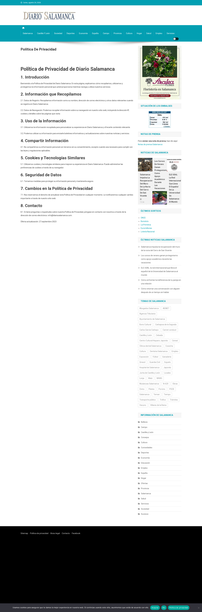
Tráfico (163, 400)
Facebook (76, 533)
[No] (198, 607)
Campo (106, 33)
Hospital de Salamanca (149, 367)
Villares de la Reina (158, 405)
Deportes (71, 33)
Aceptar (155, 608)
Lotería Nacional (148, 231)
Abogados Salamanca (149, 308)
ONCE (143, 218)
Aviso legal (55, 533)
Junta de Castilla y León (149, 373)
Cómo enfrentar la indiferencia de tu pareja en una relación (161, 282)
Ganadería (166, 357)
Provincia (118, 33)
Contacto (66, 533)
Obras (175, 384)
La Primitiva (146, 225)
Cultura (129, 33)
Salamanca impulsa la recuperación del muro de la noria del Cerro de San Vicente (145, 185)
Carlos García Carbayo (149, 330)
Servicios (171, 33)
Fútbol (155, 357)
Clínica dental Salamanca (150, 346)
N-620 (165, 384)
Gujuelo (167, 362)
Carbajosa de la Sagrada (165, 324)
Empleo (159, 33)
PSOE (171, 389)
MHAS (159, 378)
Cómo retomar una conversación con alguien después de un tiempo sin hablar (160, 290)
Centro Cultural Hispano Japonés (153, 340)
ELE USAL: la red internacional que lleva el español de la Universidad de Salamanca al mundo (174, 188)
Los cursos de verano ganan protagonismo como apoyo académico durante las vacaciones (159, 174)
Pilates (151, 389)
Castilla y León (43, 33)
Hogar (139, 33)
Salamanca (28, 33)
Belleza (144, 422)
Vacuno (142, 405)
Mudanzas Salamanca (149, 384)
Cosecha (169, 346)
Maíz (150, 378)
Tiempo (167, 394)
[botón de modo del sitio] (176, 38)
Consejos (145, 437)
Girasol (142, 362)
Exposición (144, 357)
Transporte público (147, 400)
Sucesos (144, 514)
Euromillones (146, 228)
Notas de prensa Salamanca (150, 144)
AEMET (166, 308)
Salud (148, 33)
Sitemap (24, 533)
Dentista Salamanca (159, 351)
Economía (83, 33)
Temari (156, 394)
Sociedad (58, 33)
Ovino (141, 389)
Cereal (175, 340)
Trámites (174, 400)
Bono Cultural (145, 324)
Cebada (159, 335)
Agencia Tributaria (147, 314)
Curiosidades (146, 447)
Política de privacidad (39, 533)
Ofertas (144, 483)
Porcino (162, 389)
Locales (167, 373)
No (164, 608)
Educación (145, 463)
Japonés (167, 367)
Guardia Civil (155, 362)
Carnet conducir (169, 330)
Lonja (141, 378)
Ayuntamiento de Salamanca (152, 319)
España (95, 33)
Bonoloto (145, 221)
